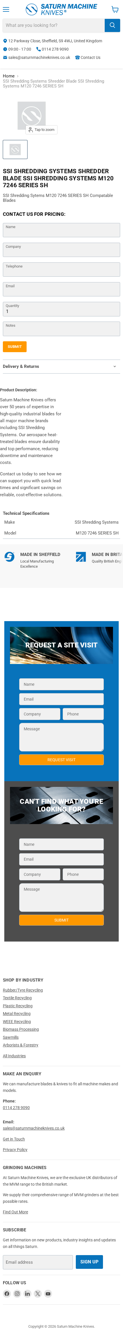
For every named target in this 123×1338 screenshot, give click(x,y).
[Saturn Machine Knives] (61, 9)
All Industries (14, 1056)
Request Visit (61, 759)
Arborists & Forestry (20, 1045)
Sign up (89, 1262)
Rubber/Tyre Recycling (23, 990)
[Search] (112, 25)
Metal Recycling (17, 1013)
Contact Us (90, 57)
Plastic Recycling (18, 1006)
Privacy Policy (15, 1149)
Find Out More (15, 1212)
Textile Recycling (17, 998)
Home (9, 76)
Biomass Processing (21, 1029)
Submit (15, 346)
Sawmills (11, 1037)
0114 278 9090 (55, 49)
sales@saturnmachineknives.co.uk (39, 57)
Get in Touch (14, 1139)
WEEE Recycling (17, 1021)
